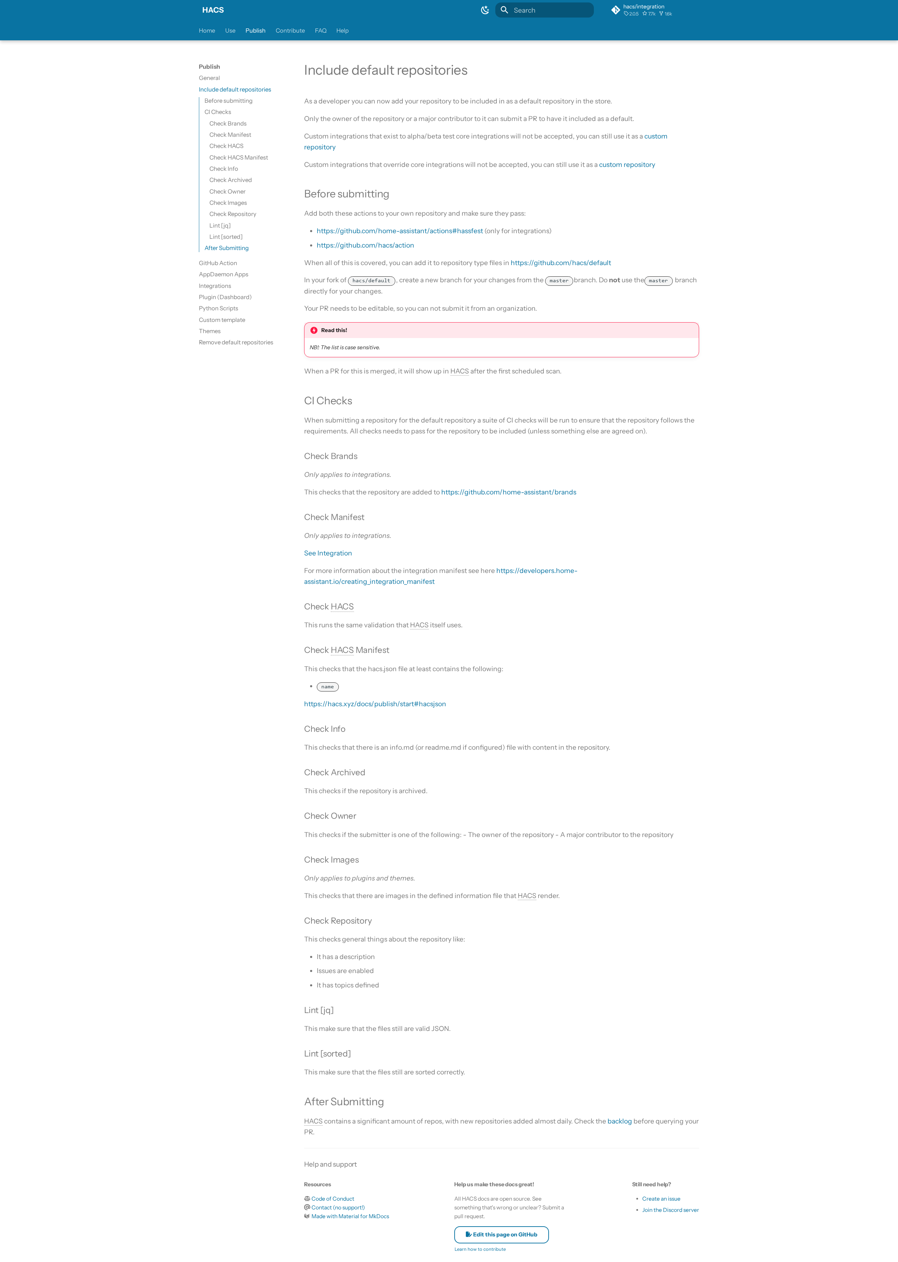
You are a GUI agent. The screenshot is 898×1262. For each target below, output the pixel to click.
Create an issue (661, 1198)
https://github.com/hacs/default (561, 262)
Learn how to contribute (480, 1249)
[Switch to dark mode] (485, 10)
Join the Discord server (670, 1210)
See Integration (328, 553)
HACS (213, 9)
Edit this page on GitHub (504, 1234)
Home (207, 30)
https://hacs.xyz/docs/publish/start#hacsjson (375, 704)
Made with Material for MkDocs (350, 1216)
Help (342, 30)
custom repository (627, 164)
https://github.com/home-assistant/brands (508, 492)
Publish (256, 30)
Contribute (290, 30)
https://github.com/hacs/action (365, 245)
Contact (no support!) (338, 1207)
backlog (620, 1121)
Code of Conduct (332, 1198)
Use (230, 30)
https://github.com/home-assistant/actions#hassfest (400, 231)
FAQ (320, 30)
